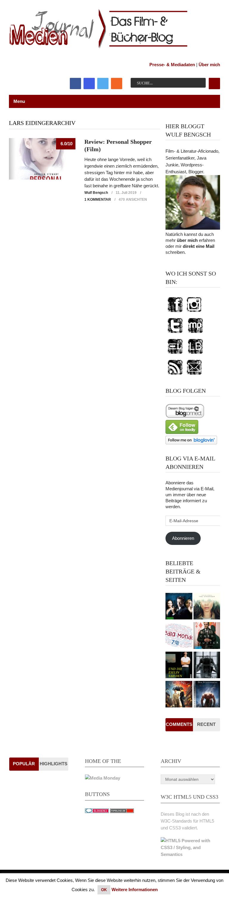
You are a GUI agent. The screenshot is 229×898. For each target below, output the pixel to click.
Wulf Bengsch (96, 193)
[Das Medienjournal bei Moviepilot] (195, 333)
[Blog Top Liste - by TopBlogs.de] (122, 811)
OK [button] (104, 890)
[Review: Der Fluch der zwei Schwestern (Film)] (207, 666)
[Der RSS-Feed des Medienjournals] (175, 375)
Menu (19, 101)
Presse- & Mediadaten (172, 64)
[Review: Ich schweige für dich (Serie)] (207, 607)
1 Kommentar (97, 199)
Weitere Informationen (135, 889)
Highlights (53, 763)
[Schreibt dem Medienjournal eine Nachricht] (194, 375)
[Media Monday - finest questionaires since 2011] (102, 777)
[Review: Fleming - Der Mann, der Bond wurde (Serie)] (178, 607)
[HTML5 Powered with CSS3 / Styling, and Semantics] (190, 854)
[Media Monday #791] (178, 636)
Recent (206, 724)
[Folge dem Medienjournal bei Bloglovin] (191, 442)
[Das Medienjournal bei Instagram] (194, 312)
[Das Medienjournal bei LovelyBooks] (195, 354)
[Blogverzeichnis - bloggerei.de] (97, 811)
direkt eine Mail (198, 246)
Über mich (209, 64)
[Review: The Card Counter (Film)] (207, 636)
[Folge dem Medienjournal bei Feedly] (181, 432)
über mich (187, 240)
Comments (179, 724)
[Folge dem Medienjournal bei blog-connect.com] (184, 416)
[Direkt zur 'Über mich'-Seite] (192, 228)
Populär (24, 763)
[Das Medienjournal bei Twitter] (175, 333)
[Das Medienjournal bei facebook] (175, 312)
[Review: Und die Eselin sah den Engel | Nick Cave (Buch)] (178, 666)
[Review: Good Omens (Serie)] (178, 695)
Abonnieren (183, 538)
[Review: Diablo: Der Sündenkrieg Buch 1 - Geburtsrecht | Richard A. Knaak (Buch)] (207, 695)
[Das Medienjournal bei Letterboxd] (175, 354)
